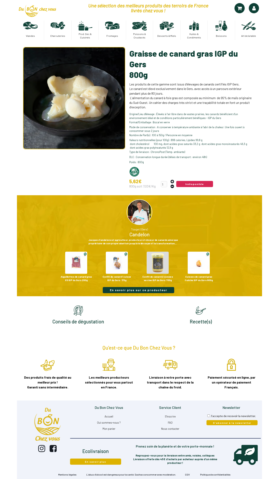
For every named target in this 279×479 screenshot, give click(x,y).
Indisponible (194, 184)
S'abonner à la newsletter (232, 422)
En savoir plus (95, 461)
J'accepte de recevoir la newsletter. (233, 416)
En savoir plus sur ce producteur (138, 290)
